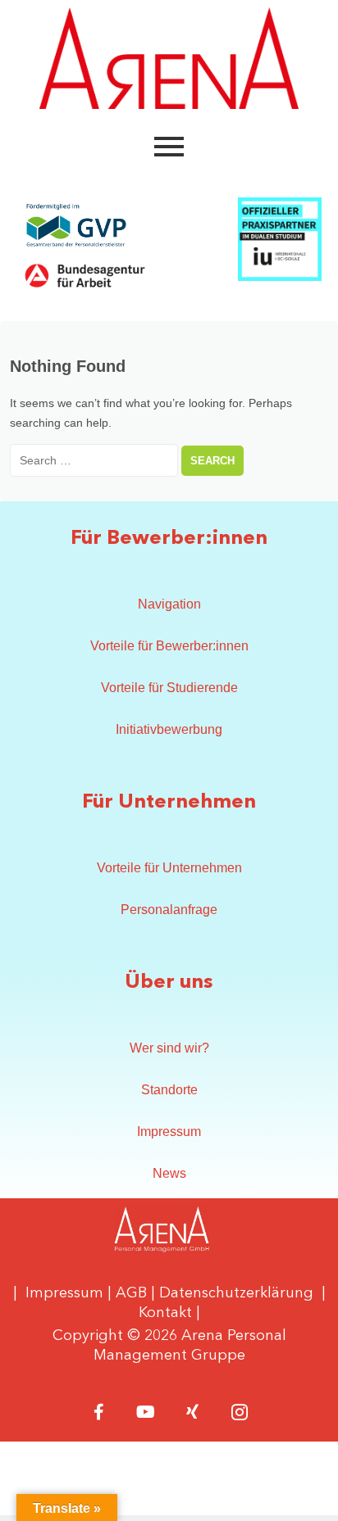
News (169, 1173)
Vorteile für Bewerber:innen (169, 646)
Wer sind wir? (169, 1048)
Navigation (169, 604)
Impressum (169, 1131)
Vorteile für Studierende (169, 688)
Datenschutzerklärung (236, 1293)
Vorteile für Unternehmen (169, 868)
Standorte (169, 1090)
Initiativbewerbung (169, 729)
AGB (131, 1293)
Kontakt (165, 1313)
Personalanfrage (169, 910)
